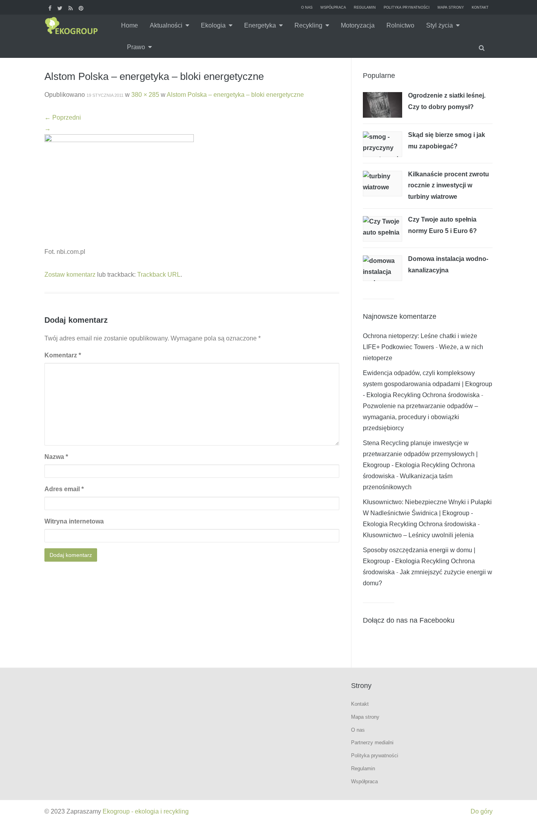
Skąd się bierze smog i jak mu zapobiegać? (446, 140)
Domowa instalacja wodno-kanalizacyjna (448, 264)
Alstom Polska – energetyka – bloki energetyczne (235, 94)
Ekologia (213, 25)
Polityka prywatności (407, 7)
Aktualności (166, 25)
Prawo (136, 47)
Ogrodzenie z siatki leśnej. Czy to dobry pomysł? (447, 101)
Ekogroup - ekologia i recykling (146, 811)
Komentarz (62, 355)
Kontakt (480, 7)
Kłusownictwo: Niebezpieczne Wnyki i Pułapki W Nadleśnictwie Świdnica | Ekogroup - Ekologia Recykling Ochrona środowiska (427, 513)
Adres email (64, 489)
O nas (307, 7)
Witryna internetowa (74, 521)
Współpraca (333, 7)
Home (129, 25)
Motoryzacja (358, 25)
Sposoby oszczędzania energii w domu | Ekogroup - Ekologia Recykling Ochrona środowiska (419, 561)
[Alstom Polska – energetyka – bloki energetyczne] (119, 190)
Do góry (482, 811)
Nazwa (56, 456)
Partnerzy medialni (372, 742)
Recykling (308, 25)
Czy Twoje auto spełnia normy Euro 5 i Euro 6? (442, 225)
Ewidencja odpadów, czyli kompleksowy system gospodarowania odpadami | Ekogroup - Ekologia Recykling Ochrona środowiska (427, 384)
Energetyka (260, 25)
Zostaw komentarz (70, 274)
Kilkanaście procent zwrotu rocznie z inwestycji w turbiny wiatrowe (448, 185)
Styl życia (439, 25)
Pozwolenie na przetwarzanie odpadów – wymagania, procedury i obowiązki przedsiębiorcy (420, 417)
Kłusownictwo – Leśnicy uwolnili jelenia (418, 535)
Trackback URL (158, 274)
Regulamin (365, 7)
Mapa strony (451, 7)
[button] (483, 47)
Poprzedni (62, 117)
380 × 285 (145, 94)
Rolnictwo (400, 25)
